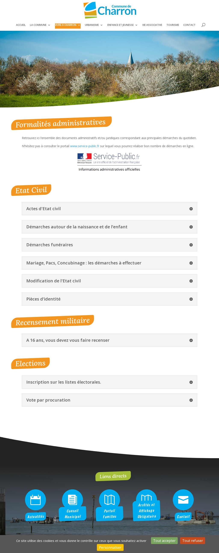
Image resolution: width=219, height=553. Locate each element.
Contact (189, 25)
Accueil (21, 25)
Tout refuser (192, 540)
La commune (38, 25)
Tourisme (172, 25)
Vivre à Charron (65, 25)
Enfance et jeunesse (120, 25)
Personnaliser (110, 547)
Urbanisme (92, 25)
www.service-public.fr (84, 146)
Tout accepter (164, 540)
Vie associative (152, 25)
